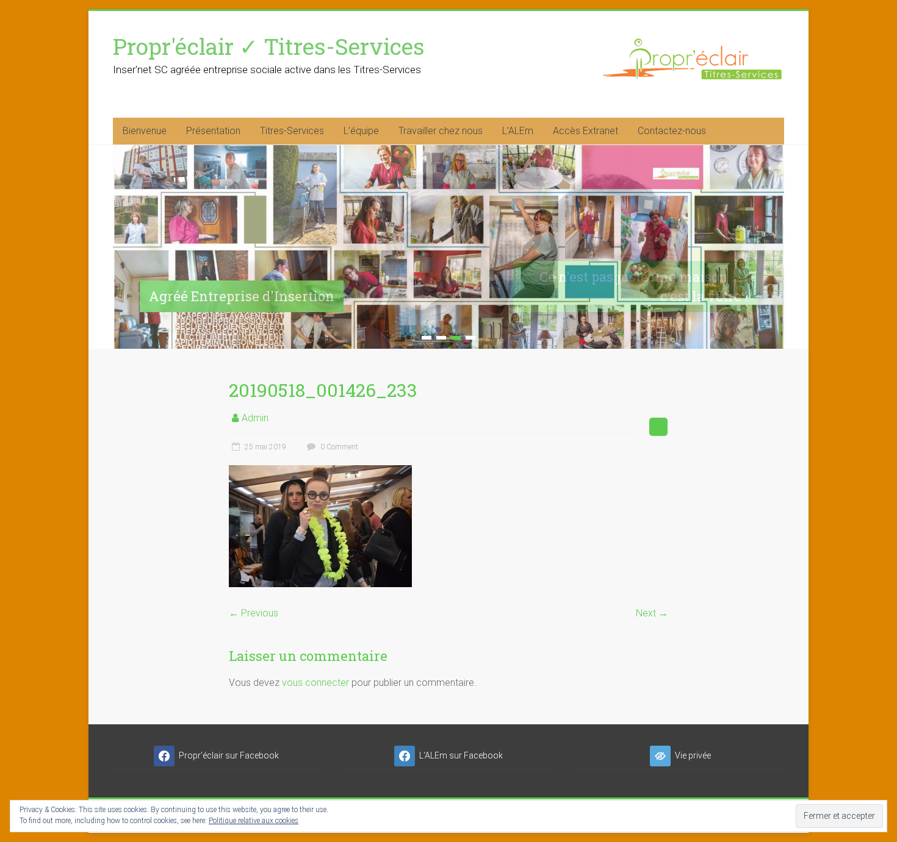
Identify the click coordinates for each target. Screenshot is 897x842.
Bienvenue (145, 131)
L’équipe (361, 131)
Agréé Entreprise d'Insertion (241, 296)
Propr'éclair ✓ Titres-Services (269, 46)
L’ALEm (517, 131)
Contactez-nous (672, 131)
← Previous (253, 613)
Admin (255, 418)
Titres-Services (292, 131)
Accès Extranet (585, 131)
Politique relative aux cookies (253, 820)
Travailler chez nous (440, 131)
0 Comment (338, 447)
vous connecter (315, 682)
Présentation (213, 131)
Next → (652, 613)
